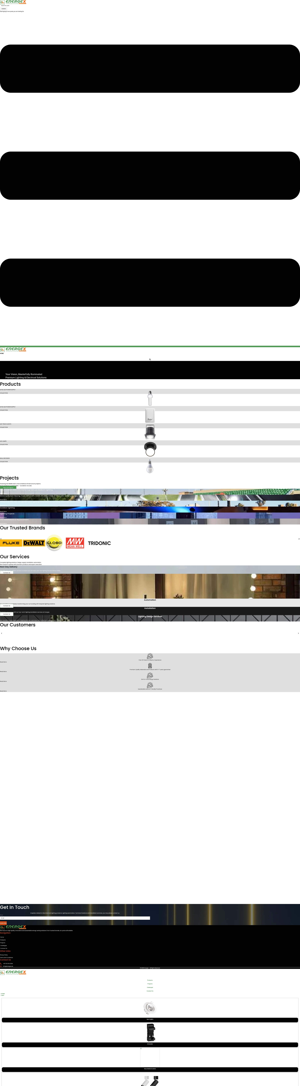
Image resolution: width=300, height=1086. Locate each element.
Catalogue (3, 945)
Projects (2, 943)
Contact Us (3, 948)
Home (2, 937)
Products (3, 940)
